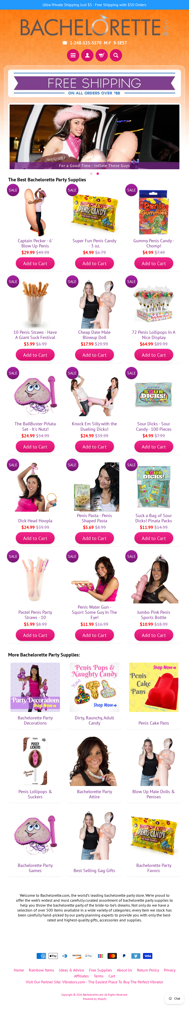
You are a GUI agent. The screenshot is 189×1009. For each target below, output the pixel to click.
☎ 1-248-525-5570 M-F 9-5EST (94, 43)
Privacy (169, 970)
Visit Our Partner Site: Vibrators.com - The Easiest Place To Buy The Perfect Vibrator (94, 981)
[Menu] (73, 55)
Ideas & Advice (71, 970)
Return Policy (148, 970)
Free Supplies (100, 970)
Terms (99, 975)
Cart (112, 975)
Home (19, 970)
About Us (124, 970)
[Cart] (101, 55)
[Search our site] (116, 55)
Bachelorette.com (93, 994)
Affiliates (81, 975)
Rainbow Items (41, 970)
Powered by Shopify (94, 999)
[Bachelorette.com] (94, 25)
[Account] (87, 55)
